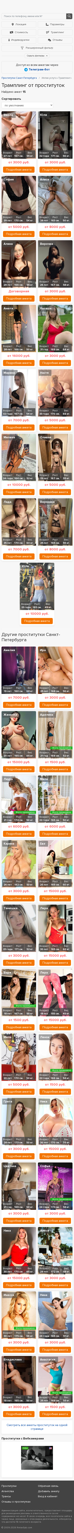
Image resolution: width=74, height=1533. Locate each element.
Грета (8, 1101)
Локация (20, 24)
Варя (7, 972)
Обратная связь (48, 1486)
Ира (43, 650)
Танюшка (10, 908)
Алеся (44, 1231)
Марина (9, 373)
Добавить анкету (48, 1491)
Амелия (9, 650)
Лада (7, 502)
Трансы (6, 1496)
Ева (42, 844)
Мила (44, 779)
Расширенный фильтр (39, 47)
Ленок (45, 1037)
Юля (43, 115)
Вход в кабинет (47, 1496)
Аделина (46, 715)
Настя (44, 373)
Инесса (9, 1295)
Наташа (45, 308)
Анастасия (47, 1359)
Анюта (8, 308)
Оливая (45, 437)
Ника (43, 1101)
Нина (43, 1295)
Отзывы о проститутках (16, 1501)
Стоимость (21, 32)
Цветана (10, 1166)
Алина (8, 244)
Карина (9, 844)
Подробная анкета (18, 170)
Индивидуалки (20, 39)
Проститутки (9, 1486)
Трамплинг (57, 32)
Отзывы (57, 39)
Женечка (10, 715)
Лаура (8, 779)
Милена (9, 437)
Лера (44, 908)
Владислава (13, 1359)
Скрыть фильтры (36, 55)
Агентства (8, 1491)
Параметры (57, 24)
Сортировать (11, 99)
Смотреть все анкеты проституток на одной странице (37, 1427)
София (9, 179)
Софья (45, 1166)
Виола (8, 115)
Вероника (47, 502)
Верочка (46, 244)
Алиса (44, 179)
